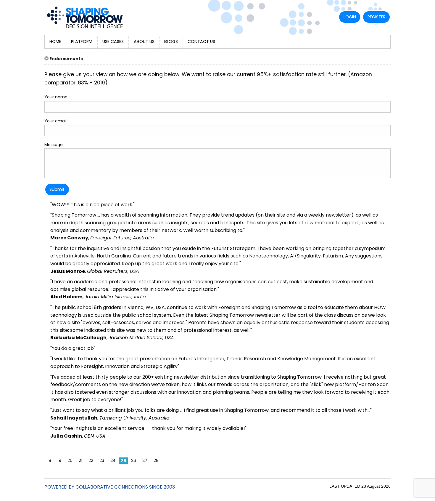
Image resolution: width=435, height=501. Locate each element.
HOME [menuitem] (55, 41)
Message (53, 145)
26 (133, 460)
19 (59, 460)
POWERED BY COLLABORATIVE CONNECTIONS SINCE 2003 (109, 487)
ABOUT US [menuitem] (144, 41)
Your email (55, 121)
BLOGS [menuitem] (171, 41)
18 (49, 460)
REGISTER (377, 17)
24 (113, 460)
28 (156, 460)
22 (90, 460)
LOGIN (350, 17)
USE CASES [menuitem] (113, 41)
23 (101, 460)
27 (144, 460)
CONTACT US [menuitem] (201, 41)
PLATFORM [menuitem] (81, 41)
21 (80, 460)
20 (69, 460)
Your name (55, 97)
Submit (57, 189)
